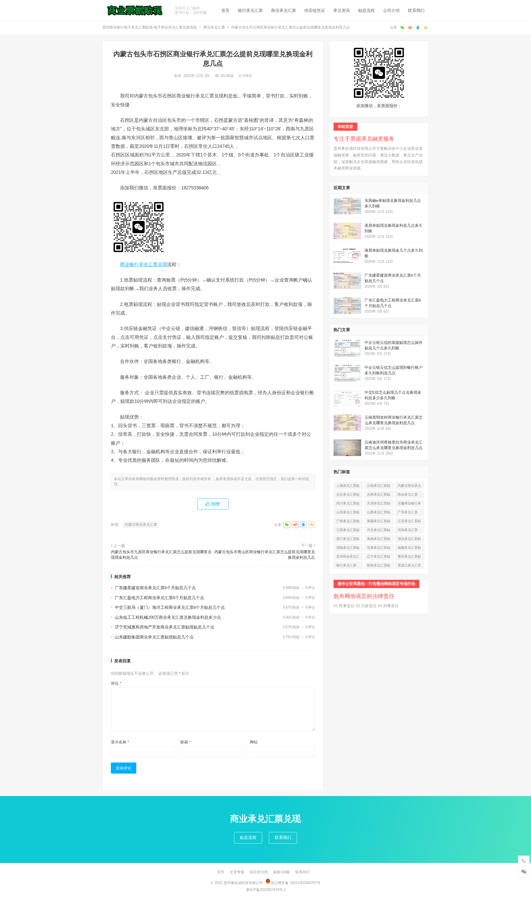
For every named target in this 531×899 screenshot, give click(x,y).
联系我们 (416, 10)
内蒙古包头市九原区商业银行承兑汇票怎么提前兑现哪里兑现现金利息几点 (161, 555)
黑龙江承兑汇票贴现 (409, 566)
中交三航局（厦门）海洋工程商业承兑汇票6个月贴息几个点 (170, 607)
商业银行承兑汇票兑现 (143, 264)
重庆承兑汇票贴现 (409, 557)
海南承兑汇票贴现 (378, 540)
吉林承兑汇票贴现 (378, 495)
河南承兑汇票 (408, 531)
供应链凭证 (314, 10)
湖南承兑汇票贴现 (348, 549)
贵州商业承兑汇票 (348, 557)
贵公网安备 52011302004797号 (296, 883)
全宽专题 (237, 872)
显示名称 (120, 742)
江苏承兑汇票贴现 (409, 522)
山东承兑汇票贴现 (348, 513)
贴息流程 (366, 10)
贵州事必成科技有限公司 (243, 883)
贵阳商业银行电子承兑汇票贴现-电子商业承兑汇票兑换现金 (149, 27)
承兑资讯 (341, 10)
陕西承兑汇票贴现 (378, 566)
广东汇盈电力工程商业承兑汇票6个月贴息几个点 (159, 597)
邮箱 (185, 742)
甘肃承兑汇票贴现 (378, 549)
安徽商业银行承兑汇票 (409, 504)
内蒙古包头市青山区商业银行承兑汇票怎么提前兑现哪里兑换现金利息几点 (264, 555)
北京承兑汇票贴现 (348, 495)
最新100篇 (281, 872)
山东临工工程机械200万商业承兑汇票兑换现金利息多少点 (168, 617)
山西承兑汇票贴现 (378, 513)
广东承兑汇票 (408, 513)
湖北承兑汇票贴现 (409, 540)
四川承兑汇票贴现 (348, 504)
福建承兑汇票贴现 (409, 549)
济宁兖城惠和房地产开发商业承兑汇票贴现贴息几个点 (164, 627)
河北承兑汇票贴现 (378, 531)
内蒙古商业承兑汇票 (141, 524)
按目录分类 (259, 872)
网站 (253, 742)
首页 (225, 10)
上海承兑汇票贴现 (348, 487)
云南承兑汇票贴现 (378, 487)
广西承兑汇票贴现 (348, 522)
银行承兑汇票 (250, 10)
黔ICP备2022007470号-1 (266, 890)
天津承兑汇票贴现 (378, 504)
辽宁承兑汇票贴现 (378, 557)
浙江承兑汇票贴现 (348, 540)
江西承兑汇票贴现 (348, 531)
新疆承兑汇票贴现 (378, 522)
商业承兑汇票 (283, 10)
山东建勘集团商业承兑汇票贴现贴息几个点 (154, 637)
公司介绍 (391, 10)
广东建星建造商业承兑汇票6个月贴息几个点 (155, 587)
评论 (116, 683)
